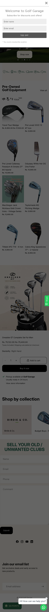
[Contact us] (43, 607)
